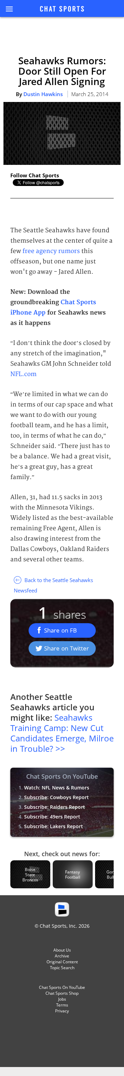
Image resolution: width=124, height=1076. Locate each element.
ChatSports (62, 9)
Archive (62, 956)
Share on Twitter (66, 648)
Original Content (62, 962)
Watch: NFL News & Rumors (56, 787)
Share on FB (60, 630)
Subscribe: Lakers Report (53, 826)
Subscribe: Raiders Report (54, 807)
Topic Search (62, 968)
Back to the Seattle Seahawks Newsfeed (53, 585)
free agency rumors (51, 251)
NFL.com (23, 374)
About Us (62, 950)
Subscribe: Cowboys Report (56, 797)
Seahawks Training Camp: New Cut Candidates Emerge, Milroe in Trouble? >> (62, 733)
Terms (62, 1005)
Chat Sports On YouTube (62, 987)
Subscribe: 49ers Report (52, 816)
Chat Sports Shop (62, 993)
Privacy (62, 1011)
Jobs (62, 999)
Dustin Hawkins (43, 94)
